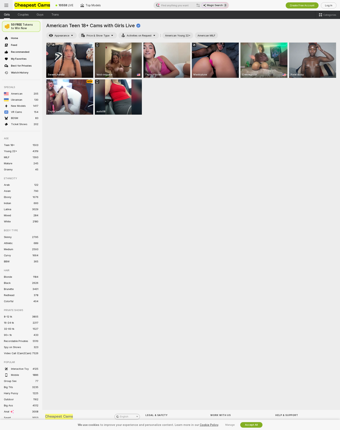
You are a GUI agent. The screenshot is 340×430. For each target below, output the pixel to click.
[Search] (198, 5)
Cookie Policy (209, 424)
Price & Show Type (98, 35)
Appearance (62, 35)
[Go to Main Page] (32, 5)
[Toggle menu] (6, 5)
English (124, 416)
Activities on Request (139, 35)
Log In (328, 5)
